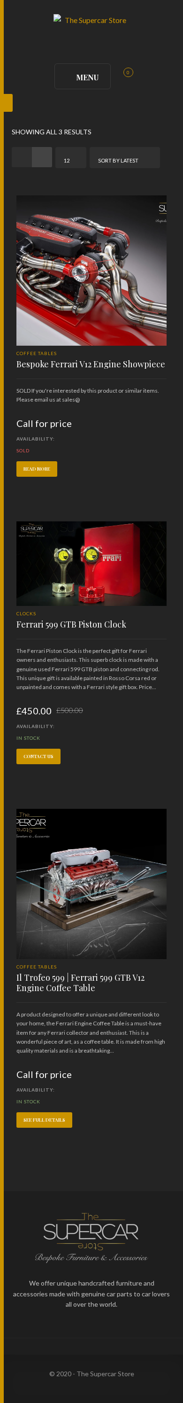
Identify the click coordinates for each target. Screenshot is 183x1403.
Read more (36, 468)
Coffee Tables (36, 353)
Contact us (38, 756)
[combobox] (70, 157)
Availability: (35, 439)
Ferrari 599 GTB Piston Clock (71, 624)
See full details (44, 1119)
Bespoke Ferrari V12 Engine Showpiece (90, 364)
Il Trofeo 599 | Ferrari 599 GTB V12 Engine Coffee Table (80, 982)
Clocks (26, 613)
